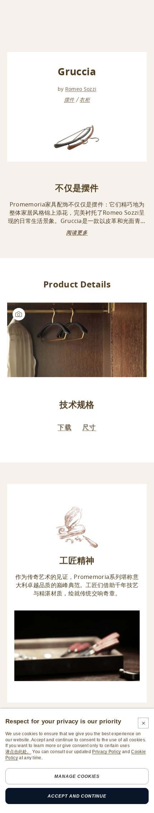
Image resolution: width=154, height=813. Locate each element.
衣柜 (85, 100)
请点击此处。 (18, 751)
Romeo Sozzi (81, 89)
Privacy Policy (106, 751)
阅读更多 (77, 233)
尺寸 (89, 427)
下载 (65, 427)
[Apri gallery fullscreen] (77, 340)
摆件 (69, 100)
